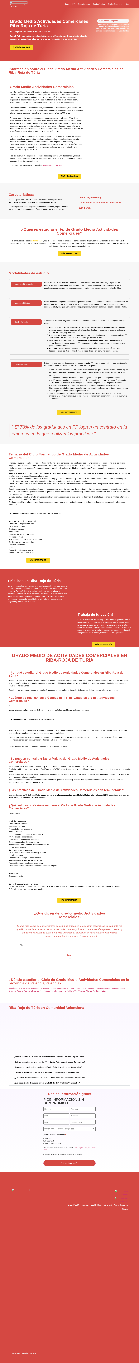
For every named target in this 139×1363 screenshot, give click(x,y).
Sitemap (125, 1209)
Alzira (23, 988)
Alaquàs (12, 988)
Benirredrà (44, 988)
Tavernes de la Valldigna (64, 991)
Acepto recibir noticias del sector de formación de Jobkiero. (64, 1154)
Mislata (122, 988)
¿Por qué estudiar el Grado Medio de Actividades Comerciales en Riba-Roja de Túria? (49, 1057)
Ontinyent (12, 991)
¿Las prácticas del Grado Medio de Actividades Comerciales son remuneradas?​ (46, 1072)
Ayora (28, 988)
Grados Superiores (115, 4)
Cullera (77, 988)
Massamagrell (113, 988)
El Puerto (84, 988)
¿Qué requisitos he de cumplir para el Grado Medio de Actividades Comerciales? (47, 1083)
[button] (35, 627)
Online (47, 1138)
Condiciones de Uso (86, 1205)
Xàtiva (103, 991)
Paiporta (20, 991)
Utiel (76, 991)
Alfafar (17, 988)
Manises (104, 988)
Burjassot (52, 988)
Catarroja (64, 988)
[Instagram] (127, 1183)
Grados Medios (99, 4)
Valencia (81, 991)
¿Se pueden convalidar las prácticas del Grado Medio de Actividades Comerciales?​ (48, 1067)
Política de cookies (121, 1205)
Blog (127, 4)
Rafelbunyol (34, 991)
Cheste (71, 988)
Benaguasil (35, 988)
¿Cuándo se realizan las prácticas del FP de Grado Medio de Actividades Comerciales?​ (49, 1062)
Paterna (26, 991)
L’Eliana (97, 988)
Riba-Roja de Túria (47, 991)
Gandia (91, 988)
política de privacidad (80, 1148)
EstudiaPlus (72, 1205)
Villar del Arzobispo (93, 991)
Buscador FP (70, 4)
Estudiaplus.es (37, 241)
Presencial (49, 1141)
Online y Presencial (53, 1143)
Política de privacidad (103, 1205)
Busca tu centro (84, 4)
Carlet (58, 988)
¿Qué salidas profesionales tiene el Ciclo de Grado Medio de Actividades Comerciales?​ (49, 1078)
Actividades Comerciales (52, 165)
